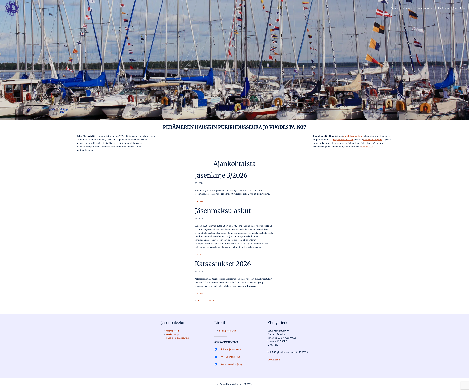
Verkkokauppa (172, 334)
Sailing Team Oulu (227, 330)
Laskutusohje (274, 359)
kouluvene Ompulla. (372, 139)
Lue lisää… (200, 201)
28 (202, 300)
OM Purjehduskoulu (230, 356)
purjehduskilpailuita (352, 136)
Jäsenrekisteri (172, 330)
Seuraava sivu (213, 300)
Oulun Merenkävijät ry (231, 364)
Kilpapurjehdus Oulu (231, 349)
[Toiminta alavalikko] (411, 8)
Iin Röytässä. (367, 146)
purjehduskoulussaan (343, 139)
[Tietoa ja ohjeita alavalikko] (433, 8)
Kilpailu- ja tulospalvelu (177, 337)
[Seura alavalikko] (397, 8)
